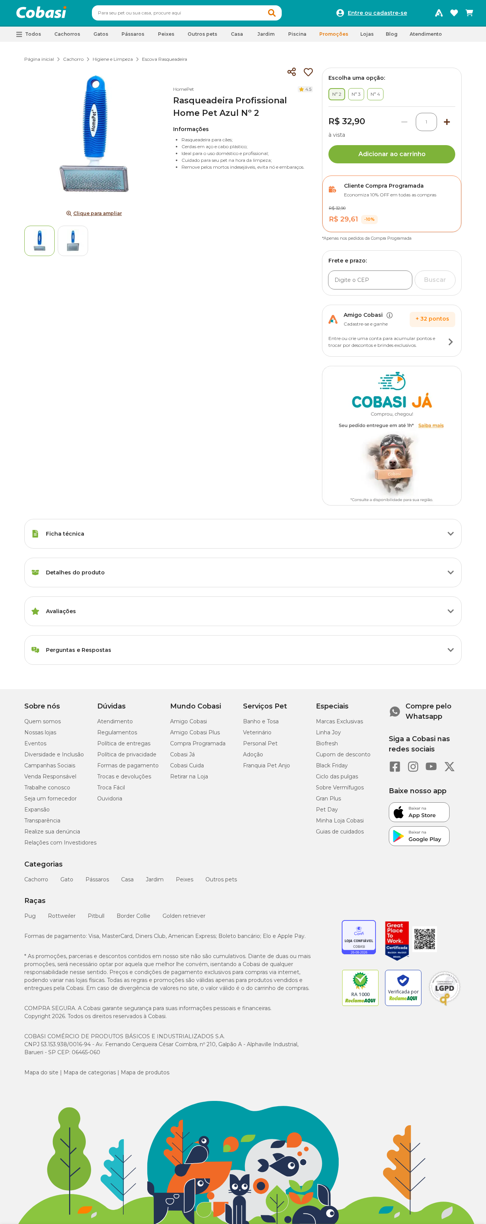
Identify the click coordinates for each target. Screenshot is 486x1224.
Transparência (42, 820)
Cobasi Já (182, 754)
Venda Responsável (50, 776)
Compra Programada (198, 743)
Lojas (367, 34)
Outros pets (221, 879)
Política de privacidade (126, 754)
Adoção (253, 754)
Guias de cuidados (340, 831)
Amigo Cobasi (188, 721)
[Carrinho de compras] (469, 12)
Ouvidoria (109, 798)
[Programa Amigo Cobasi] (438, 12)
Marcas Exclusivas (339, 721)
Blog (392, 34)
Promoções (333, 34)
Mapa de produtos (145, 1072)
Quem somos (42, 721)
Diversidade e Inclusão (54, 754)
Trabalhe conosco (47, 787)
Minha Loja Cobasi (340, 820)
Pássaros (97, 879)
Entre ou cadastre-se (377, 12)
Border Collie (133, 915)
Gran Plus (328, 798)
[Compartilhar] (291, 72)
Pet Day (327, 809)
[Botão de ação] (450, 342)
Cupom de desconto (343, 754)
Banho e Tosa (261, 721)
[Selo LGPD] (445, 1006)
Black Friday (332, 765)
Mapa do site (41, 1072)
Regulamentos (117, 732)
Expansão (37, 809)
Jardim (155, 879)
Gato (66, 879)
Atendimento (426, 34)
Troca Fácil (111, 787)
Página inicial (39, 59)
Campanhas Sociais (49, 765)
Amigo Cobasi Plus (195, 732)
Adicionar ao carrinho (392, 154)
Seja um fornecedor (50, 798)
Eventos (35, 743)
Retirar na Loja (189, 776)
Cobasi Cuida (187, 765)
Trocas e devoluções (124, 776)
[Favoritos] (454, 12)
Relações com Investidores (60, 842)
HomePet (183, 89)
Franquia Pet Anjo (266, 765)
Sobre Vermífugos (340, 787)
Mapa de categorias (89, 1072)
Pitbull (96, 915)
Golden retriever (184, 915)
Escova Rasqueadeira (164, 59)
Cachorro (73, 59)
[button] (272, 13)
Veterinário (257, 732)
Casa (127, 879)
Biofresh (327, 743)
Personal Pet (260, 743)
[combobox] (187, 13)
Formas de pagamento (128, 765)
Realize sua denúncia (52, 831)
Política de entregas (123, 743)
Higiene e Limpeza (113, 59)
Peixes (184, 879)
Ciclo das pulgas (337, 776)
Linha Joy (328, 732)
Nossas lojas (40, 732)
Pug (30, 915)
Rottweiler (62, 915)
